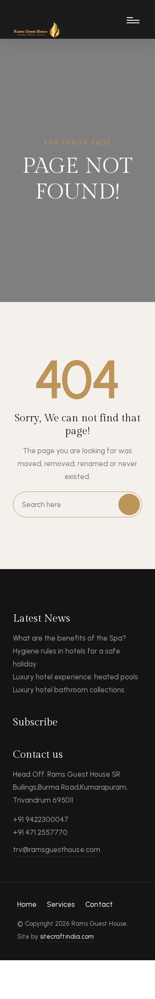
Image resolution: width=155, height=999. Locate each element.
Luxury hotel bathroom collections (68, 689)
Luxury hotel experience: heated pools (75, 676)
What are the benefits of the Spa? (69, 638)
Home (27, 904)
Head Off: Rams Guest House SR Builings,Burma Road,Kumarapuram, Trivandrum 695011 (70, 787)
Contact (98, 904)
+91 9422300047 (40, 819)
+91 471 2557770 (40, 832)
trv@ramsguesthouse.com (56, 849)
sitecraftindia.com (67, 936)
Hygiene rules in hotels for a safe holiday (66, 657)
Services (61, 904)
